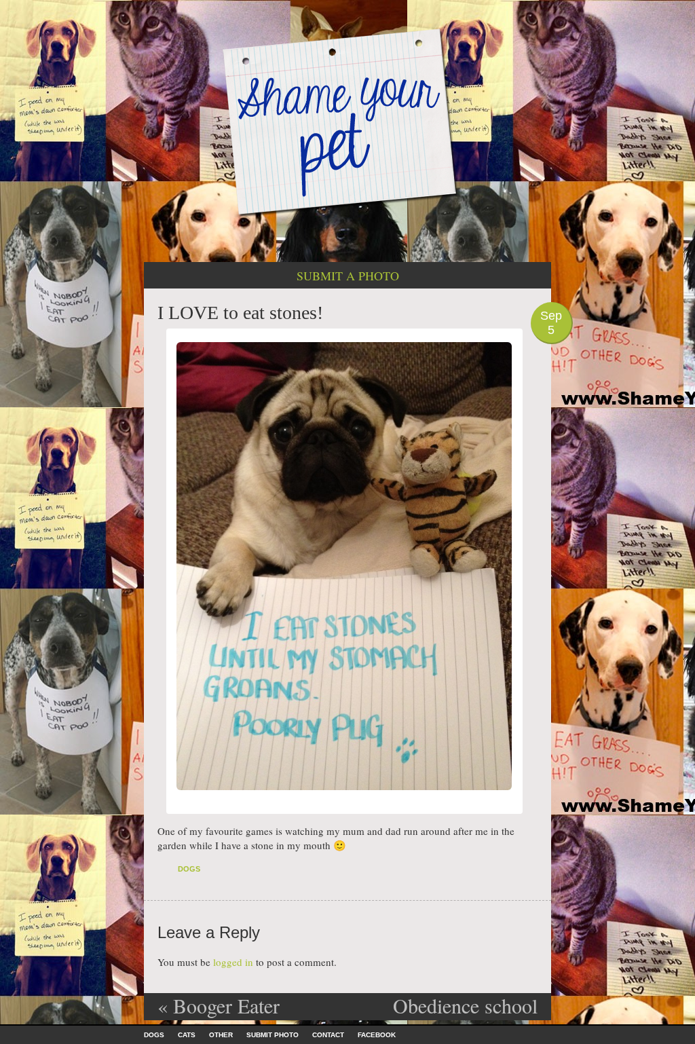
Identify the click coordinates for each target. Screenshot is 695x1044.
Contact (328, 1035)
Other (221, 1035)
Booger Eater (218, 1005)
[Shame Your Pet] (347, 121)
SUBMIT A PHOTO (348, 275)
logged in (233, 962)
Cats (186, 1035)
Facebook (377, 1035)
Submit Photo (272, 1035)
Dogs (189, 869)
